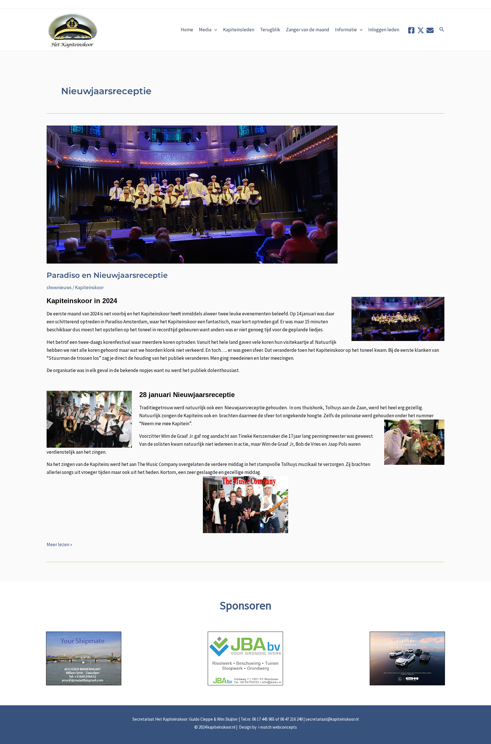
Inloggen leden (383, 29)
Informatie (346, 29)
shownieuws (59, 287)
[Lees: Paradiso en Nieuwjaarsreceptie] (192, 194)
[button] (441, 29)
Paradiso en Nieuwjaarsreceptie (107, 275)
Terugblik (270, 29)
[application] (214, 29)
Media (205, 29)
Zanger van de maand (307, 29)
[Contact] (430, 30)
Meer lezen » (59, 544)
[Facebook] (411, 30)
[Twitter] (420, 30)
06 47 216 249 (291, 719)
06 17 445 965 (263, 719)
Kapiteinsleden (238, 29)
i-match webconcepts (277, 727)
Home (187, 29)
